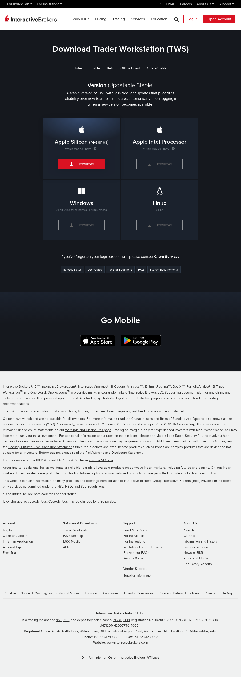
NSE (59, 620)
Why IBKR (81, 19)
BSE (66, 620)
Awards (189, 530)
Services (138, 19)
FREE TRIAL (166, 4)
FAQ (141, 269)
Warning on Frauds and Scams (57, 593)
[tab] (79, 68)
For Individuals (18, 4)
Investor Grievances (138, 593)
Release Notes (72, 269)
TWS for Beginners (120, 269)
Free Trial (9, 553)
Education (159, 19)
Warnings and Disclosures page (88, 430)
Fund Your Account (137, 530)
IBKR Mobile (71, 541)
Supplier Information (138, 576)
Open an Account (15, 536)
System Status (133, 558)
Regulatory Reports (198, 564)
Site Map (227, 593)
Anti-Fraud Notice (17, 593)
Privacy (210, 593)
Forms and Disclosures (102, 593)
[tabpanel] (120, 158)
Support (225, 4)
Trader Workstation (76, 530)
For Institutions (48, 4)
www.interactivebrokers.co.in (127, 643)
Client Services (167, 256)
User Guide (95, 269)
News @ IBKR (193, 553)
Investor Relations (197, 547)
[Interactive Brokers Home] (31, 18)
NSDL (117, 620)
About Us (204, 4)
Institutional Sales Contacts (142, 547)
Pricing (100, 19)
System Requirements (164, 269)
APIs (66, 547)
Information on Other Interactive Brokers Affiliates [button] (122, 658)
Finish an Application (18, 541)
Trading (118, 19)
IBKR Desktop (73, 536)
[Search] (176, 19)
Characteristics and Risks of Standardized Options (167, 419)
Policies (193, 593)
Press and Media (196, 558)
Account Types (13, 547)
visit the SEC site (101, 460)
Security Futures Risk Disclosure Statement (40, 447)
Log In (192, 19)
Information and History (200, 541)
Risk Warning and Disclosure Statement (114, 453)
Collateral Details (171, 593)
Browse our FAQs (136, 553)
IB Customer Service (113, 424)
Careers (186, 4)
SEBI (126, 620)
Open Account (219, 19)
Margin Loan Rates (169, 436)
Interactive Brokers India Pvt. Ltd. (120, 613)
